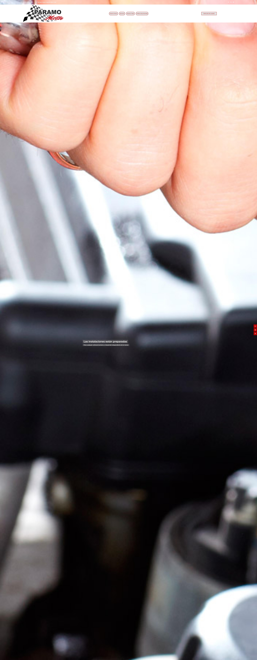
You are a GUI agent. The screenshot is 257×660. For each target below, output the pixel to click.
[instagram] (233, 2)
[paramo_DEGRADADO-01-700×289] (43, 5)
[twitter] (231, 2)
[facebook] (228, 2)
